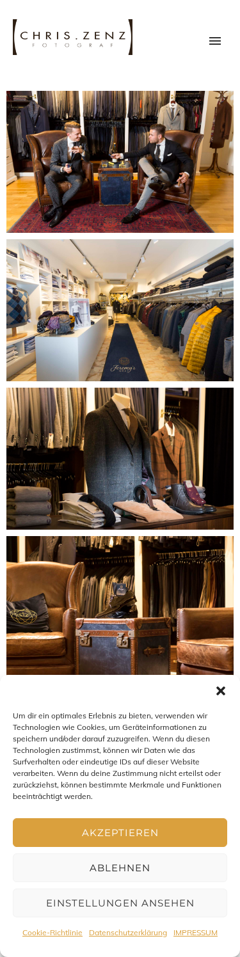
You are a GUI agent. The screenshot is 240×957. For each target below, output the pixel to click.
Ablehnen (120, 868)
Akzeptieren (120, 832)
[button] (220, 690)
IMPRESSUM (195, 932)
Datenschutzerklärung (128, 932)
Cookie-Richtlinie (52, 932)
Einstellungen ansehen (120, 903)
